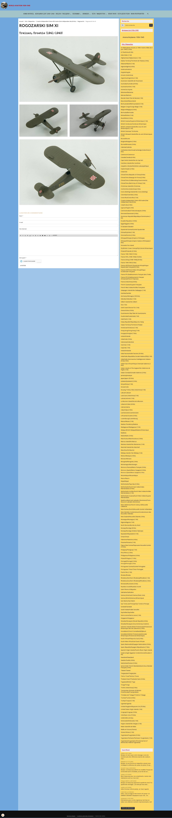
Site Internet (23, 229)
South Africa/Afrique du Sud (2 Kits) (132, 638)
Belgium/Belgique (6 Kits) (129, 109)
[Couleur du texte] (30, 236)
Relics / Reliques (63, 14)
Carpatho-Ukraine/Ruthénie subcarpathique (135, 166)
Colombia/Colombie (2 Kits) (129, 195)
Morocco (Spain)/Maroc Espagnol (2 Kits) (133, 470)
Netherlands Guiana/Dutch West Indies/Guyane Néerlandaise (136, 496)
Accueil (21, 21)
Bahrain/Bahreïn (126, 95)
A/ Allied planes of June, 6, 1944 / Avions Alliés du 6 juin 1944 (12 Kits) (136, 48)
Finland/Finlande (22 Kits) (129, 251)
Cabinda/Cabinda (126, 147)
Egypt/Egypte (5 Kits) (127, 224)
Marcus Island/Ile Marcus (129, 441)
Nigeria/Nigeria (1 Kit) (127, 522)
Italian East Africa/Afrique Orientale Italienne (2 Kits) (136, 364)
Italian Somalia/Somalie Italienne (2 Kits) (133, 372)
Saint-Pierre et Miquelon (128, 589)
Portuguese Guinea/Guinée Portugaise (133, 566)
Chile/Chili (124, 172)
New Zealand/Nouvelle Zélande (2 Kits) (133, 516)
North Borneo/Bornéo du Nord (130, 525)
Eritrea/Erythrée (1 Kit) (128, 232)
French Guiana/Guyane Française (131, 284)
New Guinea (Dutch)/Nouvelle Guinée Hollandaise (136, 509)
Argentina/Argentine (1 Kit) (129, 78)
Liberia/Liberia (125, 407)
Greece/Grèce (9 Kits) (127, 310)
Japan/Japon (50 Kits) (127, 378)
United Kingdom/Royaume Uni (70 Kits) (133, 706)
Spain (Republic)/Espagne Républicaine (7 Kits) (135, 647)
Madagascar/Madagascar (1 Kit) (130, 427)
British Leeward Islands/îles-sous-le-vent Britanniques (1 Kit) (133, 127)
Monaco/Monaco (126, 459)
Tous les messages (128, 808)
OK (151, 25)
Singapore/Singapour (127, 618)
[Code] (47, 236)
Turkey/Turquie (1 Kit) (128, 701)
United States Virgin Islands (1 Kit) (131, 709)
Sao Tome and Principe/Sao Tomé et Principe (135, 604)
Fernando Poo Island (127, 245)
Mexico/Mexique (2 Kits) (128, 456)
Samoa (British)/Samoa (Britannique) (132, 598)
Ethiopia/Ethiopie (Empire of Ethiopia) (132, 238)
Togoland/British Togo (128, 682)
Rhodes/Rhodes (126, 575)
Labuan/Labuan (126, 393)
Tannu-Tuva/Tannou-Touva (130, 676)
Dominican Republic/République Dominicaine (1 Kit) (136, 217)
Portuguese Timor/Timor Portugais (132, 569)
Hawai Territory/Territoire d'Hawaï (131, 325)
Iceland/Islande (125, 336)
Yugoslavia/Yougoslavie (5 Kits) (130, 735)
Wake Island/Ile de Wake (128, 726)
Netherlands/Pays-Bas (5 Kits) (130, 484)
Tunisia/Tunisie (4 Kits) (128, 698)
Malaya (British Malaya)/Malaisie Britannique (135, 430)
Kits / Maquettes (98, 14)
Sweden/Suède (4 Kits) (128, 660)
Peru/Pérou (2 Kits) (127, 552)
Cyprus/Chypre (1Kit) (127, 208)
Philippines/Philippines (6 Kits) (130, 555)
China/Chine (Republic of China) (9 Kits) (133, 174)
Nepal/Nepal (125, 481)
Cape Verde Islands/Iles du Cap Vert (132, 160)
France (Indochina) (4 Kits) (129, 282)
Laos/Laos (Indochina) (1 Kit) (129, 395)
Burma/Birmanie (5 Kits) (128, 144)
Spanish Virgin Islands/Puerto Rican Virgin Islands (136, 650)
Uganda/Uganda (126, 703)
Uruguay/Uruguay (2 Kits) (129, 712)
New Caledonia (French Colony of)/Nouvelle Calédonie (134, 505)
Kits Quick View (124, 14)
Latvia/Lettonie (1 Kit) (127, 398)
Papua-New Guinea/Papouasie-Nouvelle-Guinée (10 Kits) (136, 546)
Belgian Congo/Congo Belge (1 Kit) (131, 107)
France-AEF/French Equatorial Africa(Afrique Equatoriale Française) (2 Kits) (134, 266)
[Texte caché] (40, 236)
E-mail (21, 222)
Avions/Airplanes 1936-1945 (133, 37)
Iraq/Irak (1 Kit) (125, 348)
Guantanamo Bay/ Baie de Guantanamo (133, 313)
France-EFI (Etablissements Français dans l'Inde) (136, 274)
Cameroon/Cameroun (128, 154)
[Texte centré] (35, 236)
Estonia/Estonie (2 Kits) (128, 235)
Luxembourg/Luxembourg (129, 418)
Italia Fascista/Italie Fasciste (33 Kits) (132, 353)
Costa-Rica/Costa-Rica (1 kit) (129, 197)
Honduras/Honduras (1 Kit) (129, 327)
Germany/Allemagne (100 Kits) (130, 296)
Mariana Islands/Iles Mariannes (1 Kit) (132, 444)
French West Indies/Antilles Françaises (133, 287)
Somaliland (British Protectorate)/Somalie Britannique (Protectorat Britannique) (134, 635)
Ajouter (23, 265)
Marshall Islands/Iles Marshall (130, 447)
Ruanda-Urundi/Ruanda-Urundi (131, 586)
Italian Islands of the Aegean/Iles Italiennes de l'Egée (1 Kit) (135, 369)
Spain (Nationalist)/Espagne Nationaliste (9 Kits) (136, 644)
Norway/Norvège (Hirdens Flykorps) (132, 531)
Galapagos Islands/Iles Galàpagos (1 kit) (133, 290)
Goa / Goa (124, 305)
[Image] (42, 236)
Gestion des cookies (100, 816)
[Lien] (38, 236)
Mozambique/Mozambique (129, 475)
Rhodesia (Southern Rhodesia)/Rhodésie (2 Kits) (136, 581)
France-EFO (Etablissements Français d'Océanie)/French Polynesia (132, 278)
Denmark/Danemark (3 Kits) (129, 213)
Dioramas (76, 14)
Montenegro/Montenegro (129, 464)
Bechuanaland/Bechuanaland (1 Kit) (132, 104)
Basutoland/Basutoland (128, 101)
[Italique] (23, 236)
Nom (20, 216)
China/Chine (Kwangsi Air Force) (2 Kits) (133, 177)
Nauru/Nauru (125, 478)
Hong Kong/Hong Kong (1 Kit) (130, 330)
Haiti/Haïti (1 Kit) (126, 319)
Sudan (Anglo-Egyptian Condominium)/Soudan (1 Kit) (136, 653)
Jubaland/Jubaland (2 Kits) (129, 381)
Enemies (86, 14)
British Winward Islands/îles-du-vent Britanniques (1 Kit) (136, 135)
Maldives (123, 433)
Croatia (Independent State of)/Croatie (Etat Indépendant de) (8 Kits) (56, 21)
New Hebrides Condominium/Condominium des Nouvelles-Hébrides (136, 513)
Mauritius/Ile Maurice (127, 450)
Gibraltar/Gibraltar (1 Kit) (128, 299)
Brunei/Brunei (125, 138)
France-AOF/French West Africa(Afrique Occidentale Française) (133, 270)
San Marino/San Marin (128, 601)
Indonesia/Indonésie (127, 342)
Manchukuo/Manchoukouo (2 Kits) (132, 438)
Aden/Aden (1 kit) (126, 55)
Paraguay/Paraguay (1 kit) (129, 550)
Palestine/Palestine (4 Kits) (129, 539)
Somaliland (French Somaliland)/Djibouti (133, 631)
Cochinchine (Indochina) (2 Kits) (130, 189)
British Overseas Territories (129, 131)
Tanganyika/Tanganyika (128, 673)
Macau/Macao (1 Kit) (127, 421)
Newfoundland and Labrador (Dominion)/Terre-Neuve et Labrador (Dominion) (136, 501)
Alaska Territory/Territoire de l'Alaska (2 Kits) (135, 61)
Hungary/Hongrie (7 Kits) (128, 333)
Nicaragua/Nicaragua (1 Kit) (129, 519)
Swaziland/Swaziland (127, 657)
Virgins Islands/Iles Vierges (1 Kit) (131, 724)
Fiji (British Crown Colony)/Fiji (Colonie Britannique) (137, 248)
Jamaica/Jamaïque (126, 375)
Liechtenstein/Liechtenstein (130, 413)
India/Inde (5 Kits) (126, 339)
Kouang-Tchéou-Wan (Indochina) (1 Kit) (133, 390)
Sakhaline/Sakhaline (127, 592)
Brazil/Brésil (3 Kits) (127, 118)
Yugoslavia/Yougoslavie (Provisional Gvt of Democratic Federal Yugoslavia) (134, 741)
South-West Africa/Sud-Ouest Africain (133, 641)
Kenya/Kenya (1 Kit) (127, 384)
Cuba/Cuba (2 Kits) (126, 205)
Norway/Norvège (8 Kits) (128, 528)
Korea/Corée (125, 387)
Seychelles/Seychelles (127, 612)
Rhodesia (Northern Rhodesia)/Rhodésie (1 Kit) (135, 578)
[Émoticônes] (49, 236)
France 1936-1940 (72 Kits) (129, 254)
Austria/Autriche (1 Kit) (128, 86)
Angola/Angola (125, 72)
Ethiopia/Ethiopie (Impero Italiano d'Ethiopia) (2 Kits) (135, 241)
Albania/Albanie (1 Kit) (128, 64)
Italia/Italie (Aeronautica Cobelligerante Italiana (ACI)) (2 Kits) (135, 360)
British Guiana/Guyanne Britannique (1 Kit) (134, 121)
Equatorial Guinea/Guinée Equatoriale (133, 229)
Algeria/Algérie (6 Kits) (128, 66)
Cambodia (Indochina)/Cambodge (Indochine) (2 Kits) (136, 150)
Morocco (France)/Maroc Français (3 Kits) (133, 467)
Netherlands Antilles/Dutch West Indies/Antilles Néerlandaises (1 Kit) (136, 492)
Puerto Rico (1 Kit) (126, 572)
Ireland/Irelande (126, 350)
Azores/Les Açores (126, 89)
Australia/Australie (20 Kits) (129, 84)
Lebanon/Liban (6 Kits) (128, 404)
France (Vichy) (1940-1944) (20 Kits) (131, 260)
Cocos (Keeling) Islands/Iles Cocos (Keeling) (134, 192)
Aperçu (55, 235)
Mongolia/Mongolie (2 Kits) (129, 461)
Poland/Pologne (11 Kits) (128, 558)
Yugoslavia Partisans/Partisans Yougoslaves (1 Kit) (136, 738)
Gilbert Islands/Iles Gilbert (129, 302)
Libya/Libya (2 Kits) (126, 410)
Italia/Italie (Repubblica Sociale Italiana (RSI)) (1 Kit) (136, 356)
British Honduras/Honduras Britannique (133, 124)
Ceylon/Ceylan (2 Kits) (127, 169)
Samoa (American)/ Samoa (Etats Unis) (133, 595)
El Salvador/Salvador (127, 226)
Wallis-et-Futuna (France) (129, 729)
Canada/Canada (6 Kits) (128, 157)
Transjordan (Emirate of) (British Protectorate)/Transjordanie (131, 691)
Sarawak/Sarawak (126, 607)
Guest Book (112, 14)
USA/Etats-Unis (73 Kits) (128, 715)
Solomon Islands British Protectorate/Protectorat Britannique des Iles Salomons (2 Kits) (136, 627)
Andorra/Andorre (126, 69)
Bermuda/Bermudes (127, 112)
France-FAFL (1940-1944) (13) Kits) (131, 257)
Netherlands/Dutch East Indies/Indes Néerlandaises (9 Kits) (132, 487)
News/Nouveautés (137, 14)
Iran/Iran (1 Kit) (125, 345)
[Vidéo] (45, 236)
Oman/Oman (125, 537)
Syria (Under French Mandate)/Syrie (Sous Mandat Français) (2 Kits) (136, 666)
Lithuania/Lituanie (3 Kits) (129, 415)
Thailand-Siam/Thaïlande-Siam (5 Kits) (133, 679)
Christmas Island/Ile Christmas (130, 186)
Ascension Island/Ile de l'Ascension (132, 81)
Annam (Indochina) (127, 75)
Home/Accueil (28, 14)
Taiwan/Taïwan (126, 670)
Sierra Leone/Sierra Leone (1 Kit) (131, 615)
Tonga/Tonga (125, 685)
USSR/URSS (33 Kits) (127, 718)
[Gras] (20, 236)
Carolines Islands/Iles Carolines (130, 163)
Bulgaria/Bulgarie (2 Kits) (128, 141)
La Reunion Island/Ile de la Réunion (132, 401)
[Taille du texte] (27, 236)
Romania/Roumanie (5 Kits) (129, 584)
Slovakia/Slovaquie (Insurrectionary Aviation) (135, 624)
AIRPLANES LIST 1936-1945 (44, 14)
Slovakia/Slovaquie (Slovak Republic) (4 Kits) (134, 621)
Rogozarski (81, 21)
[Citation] (33, 236)
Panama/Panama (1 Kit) (128, 542)
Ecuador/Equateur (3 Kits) (129, 221)
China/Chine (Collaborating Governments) (134, 180)
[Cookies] (2, 815)
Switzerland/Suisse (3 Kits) (129, 663)
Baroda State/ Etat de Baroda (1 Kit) (132, 98)
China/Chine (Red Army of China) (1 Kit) (133, 183)
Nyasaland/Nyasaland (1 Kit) (129, 534)
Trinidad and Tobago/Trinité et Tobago (133, 695)
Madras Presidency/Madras (129, 424)
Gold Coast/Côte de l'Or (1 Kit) (130, 307)
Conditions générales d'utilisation (85, 816)
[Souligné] (25, 236)
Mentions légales (71, 816)
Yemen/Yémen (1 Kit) (127, 732)
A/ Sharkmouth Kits (127, 52)
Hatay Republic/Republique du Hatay (132, 322)
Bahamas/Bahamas (127, 92)
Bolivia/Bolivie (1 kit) (127, 115)
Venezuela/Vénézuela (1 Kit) (129, 721)
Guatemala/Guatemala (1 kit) (130, 316)
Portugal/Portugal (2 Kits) (129, 561)
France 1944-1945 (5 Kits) (128, 262)
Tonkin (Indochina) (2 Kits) (129, 687)
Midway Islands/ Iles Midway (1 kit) (131, 453)
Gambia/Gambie (126, 293)
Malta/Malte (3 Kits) (127, 436)
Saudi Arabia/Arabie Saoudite (130, 609)
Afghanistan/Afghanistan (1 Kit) (131, 58)
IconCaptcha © (39, 262)
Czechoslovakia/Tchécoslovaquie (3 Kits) (133, 210)
